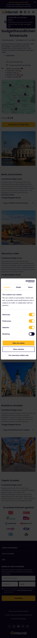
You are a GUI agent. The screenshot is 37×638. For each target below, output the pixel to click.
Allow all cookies (18, 343)
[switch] (32, 321)
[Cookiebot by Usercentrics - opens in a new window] (26, 281)
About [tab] (30, 287)
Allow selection (18, 349)
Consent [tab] (7, 287)
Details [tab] (18, 287)
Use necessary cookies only (18, 355)
